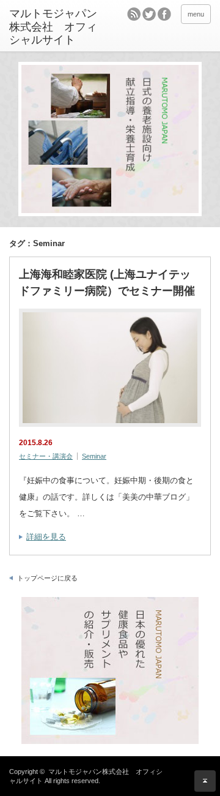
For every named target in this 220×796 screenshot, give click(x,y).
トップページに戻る (47, 578)
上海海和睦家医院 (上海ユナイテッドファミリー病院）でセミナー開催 (107, 282)
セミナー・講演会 (46, 456)
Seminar (94, 456)
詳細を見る (46, 536)
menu (196, 14)
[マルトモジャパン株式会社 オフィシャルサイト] (53, 27)
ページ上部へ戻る (205, 781)
